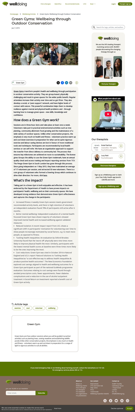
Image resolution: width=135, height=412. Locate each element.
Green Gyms (19, 91)
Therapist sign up (125, 4)
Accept (129, 408)
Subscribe (41, 393)
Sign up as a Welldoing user (108, 186)
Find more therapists (108, 165)
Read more (57, 408)
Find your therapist (108, 84)
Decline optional (117, 408)
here (45, 175)
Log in (113, 4)
